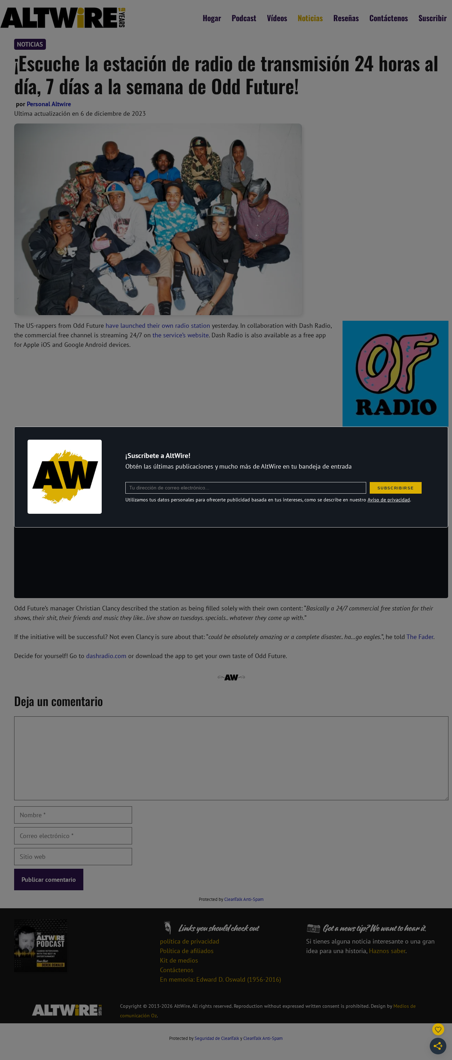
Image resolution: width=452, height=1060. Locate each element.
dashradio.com (106, 656)
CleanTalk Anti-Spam (244, 899)
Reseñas (346, 17)
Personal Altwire (49, 104)
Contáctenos (388, 17)
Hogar (212, 17)
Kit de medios (179, 960)
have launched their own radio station (158, 325)
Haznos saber (387, 951)
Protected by (231, 899)
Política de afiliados (187, 951)
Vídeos (277, 17)
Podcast (244, 17)
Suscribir (432, 17)
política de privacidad (189, 941)
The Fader (419, 637)
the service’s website (181, 335)
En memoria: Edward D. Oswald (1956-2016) (220, 979)
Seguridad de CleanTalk (217, 1038)
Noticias (310, 17)
